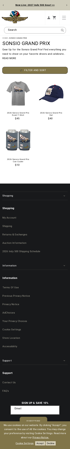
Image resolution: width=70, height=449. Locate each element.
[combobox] (35, 30)
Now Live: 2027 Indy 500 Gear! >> (35, 4)
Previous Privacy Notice (16, 295)
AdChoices (8, 312)
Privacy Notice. (41, 437)
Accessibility (9, 346)
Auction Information (14, 242)
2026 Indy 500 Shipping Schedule (21, 251)
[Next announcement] (66, 5)
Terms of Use (10, 287)
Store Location (11, 338)
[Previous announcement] (3, 5)
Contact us (9, 382)
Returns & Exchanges (14, 234)
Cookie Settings (11, 329)
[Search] (62, 31)
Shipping (7, 226)
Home (5, 38)
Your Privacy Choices (14, 321)
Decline (50, 443)
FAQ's (5, 390)
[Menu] (64, 17)
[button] (55, 17)
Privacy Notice (10, 304)
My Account (9, 217)
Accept (40, 443)
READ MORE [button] (9, 58)
